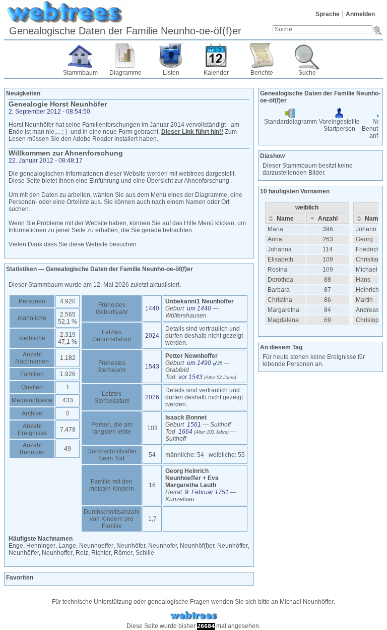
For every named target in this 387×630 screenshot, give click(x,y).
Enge (16, 545)
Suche (307, 72)
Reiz (82, 552)
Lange (67, 545)
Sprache (327, 14)
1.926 (68, 374)
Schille (145, 552)
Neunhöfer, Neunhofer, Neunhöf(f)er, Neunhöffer (182, 545)
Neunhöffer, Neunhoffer (41, 552)
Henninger (40, 545)
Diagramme (125, 72)
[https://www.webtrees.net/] (193, 615)
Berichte (261, 72)
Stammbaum (80, 72)
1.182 (68, 357)
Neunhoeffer (96, 545)
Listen (171, 72)
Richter (101, 552)
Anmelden (360, 14)
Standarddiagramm (290, 121)
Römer (123, 552)
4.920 (68, 301)
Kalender (216, 72)
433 (67, 400)
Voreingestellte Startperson (339, 125)
